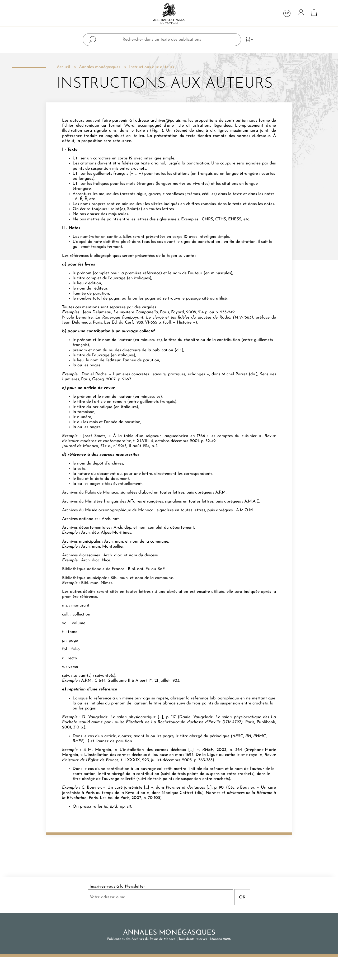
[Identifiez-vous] (301, 13)
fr (287, 13)
